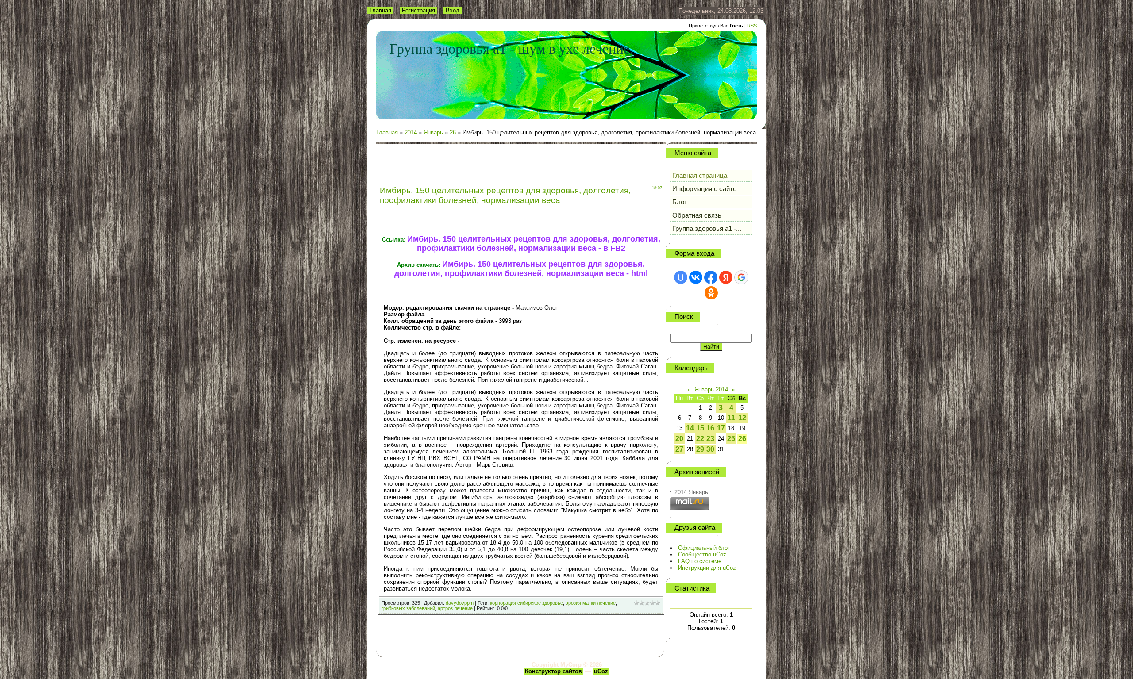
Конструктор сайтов (553, 671)
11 (731, 418)
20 (679, 438)
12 (742, 418)
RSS (752, 25)
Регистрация (418, 10)
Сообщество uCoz (702, 554)
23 (710, 438)
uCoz (601, 671)
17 (721, 428)
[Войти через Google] (741, 277)
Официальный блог (704, 548)
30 (710, 449)
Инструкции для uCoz (707, 567)
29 (700, 449)
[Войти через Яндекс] (725, 277)
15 (700, 428)
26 (453, 132)
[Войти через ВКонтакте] (695, 277)
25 (731, 438)
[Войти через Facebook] (710, 277)
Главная (380, 10)
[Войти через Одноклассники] (711, 292)
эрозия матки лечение (591, 603)
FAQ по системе (699, 561)
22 (700, 438)
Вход (452, 10)
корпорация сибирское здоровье (526, 603)
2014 (411, 132)
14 (690, 428)
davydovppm (460, 603)
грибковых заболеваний (408, 608)
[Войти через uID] (680, 277)
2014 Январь (691, 492)
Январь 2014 (711, 389)
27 (679, 449)
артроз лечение (455, 608)
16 (710, 428)
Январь (433, 132)
